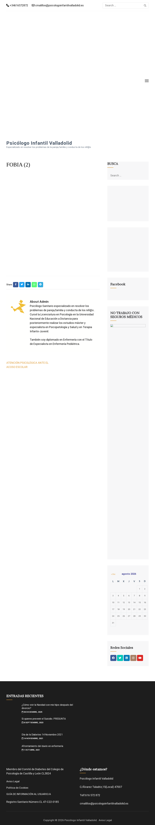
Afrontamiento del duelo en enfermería (42, 746)
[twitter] (120, 658)
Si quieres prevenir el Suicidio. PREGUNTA (44, 718)
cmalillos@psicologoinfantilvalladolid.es (59, 5)
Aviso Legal (13, 781)
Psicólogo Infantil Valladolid (39, 143)
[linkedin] (127, 658)
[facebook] (113, 658)
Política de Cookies (17, 787)
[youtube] (140, 658)
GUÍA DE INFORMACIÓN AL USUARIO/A (28, 794)
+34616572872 (18, 5)
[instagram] (133, 658)
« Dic (113, 574)
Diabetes (40, 769)
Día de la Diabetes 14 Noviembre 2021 (42, 734)
